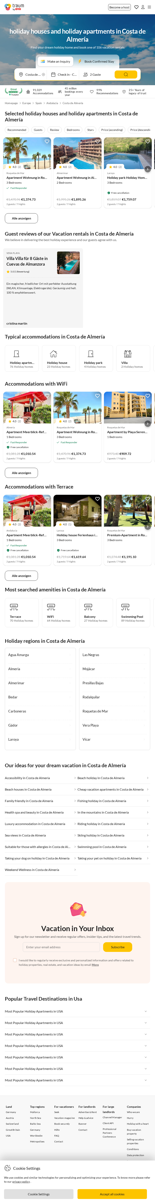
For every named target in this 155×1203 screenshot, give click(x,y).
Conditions (133, 1149)
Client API (108, 1123)
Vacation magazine (64, 1117)
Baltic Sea (35, 1123)
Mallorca (35, 1112)
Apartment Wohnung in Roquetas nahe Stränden (41, 177)
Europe (26, 103)
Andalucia (52, 103)
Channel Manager (112, 1117)
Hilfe (57, 1129)
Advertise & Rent (88, 1112)
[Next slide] (148, 169)
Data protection (135, 1155)
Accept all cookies (112, 1194)
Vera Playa (13, 253)
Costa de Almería (73, 103)
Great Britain (13, 1129)
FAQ (56, 1135)
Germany (11, 1112)
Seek (56, 1112)
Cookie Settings (39, 1194)
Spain (39, 103)
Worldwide (36, 1135)
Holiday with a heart (138, 1123)
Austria (10, 1117)
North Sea (35, 1117)
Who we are (133, 1112)
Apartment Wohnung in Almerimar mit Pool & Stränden (96, 177)
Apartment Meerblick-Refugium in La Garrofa (39, 432)
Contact (58, 1141)
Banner (83, 1123)
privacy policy (21, 1181)
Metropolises (37, 1141)
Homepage (11, 103)
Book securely (62, 1123)
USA (8, 1135)
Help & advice (86, 1117)
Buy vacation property (134, 1131)
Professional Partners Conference (109, 1132)
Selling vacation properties (135, 1141)
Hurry (130, 1117)
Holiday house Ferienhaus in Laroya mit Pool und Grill (95, 535)
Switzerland (12, 1123)
